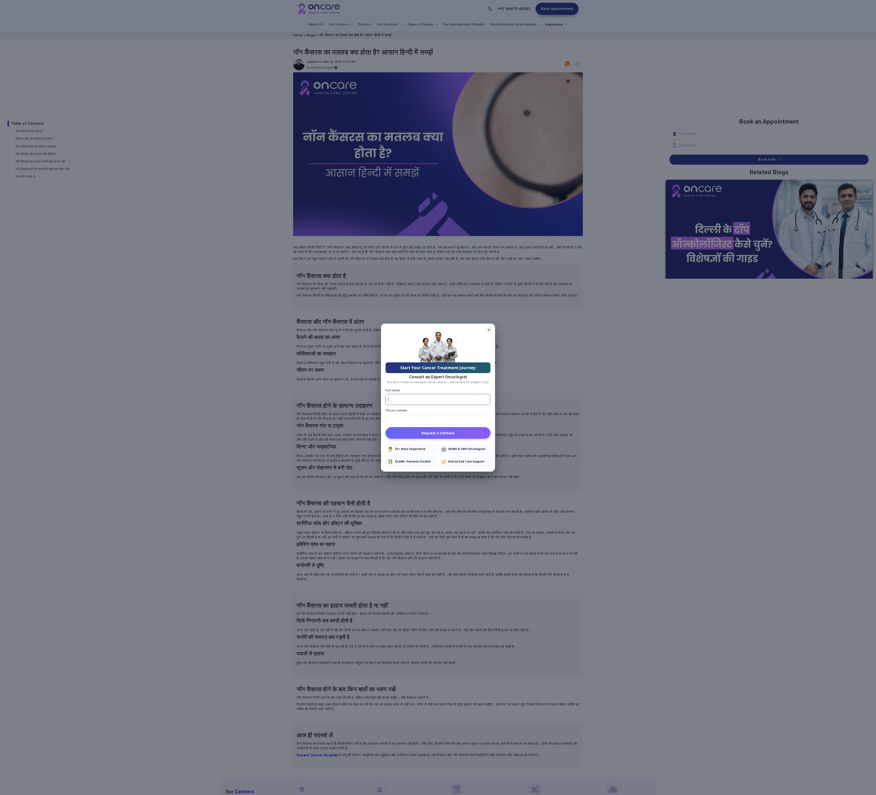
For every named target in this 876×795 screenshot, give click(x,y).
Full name (393, 390)
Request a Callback (438, 432)
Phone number (396, 410)
